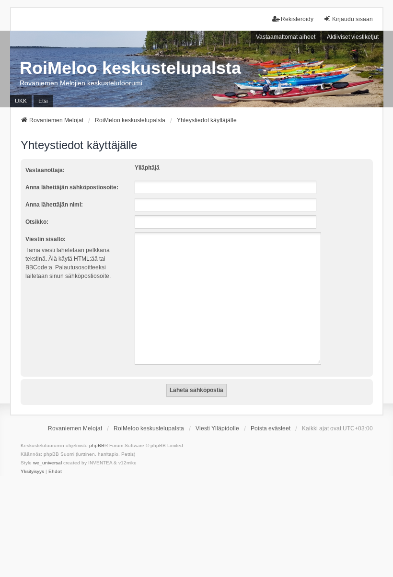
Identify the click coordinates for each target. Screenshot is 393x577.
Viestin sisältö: (45, 239)
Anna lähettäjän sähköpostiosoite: (71, 187)
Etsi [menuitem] (43, 101)
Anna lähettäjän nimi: (54, 204)
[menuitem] (32, 471)
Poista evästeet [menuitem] (270, 428)
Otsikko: (36, 222)
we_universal (47, 462)
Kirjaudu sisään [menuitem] (352, 19)
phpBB (96, 445)
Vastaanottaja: (45, 170)
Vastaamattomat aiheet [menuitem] (285, 37)
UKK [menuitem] (21, 101)
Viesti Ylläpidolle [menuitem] (217, 428)
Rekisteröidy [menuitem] (297, 19)
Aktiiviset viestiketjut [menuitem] (353, 37)
